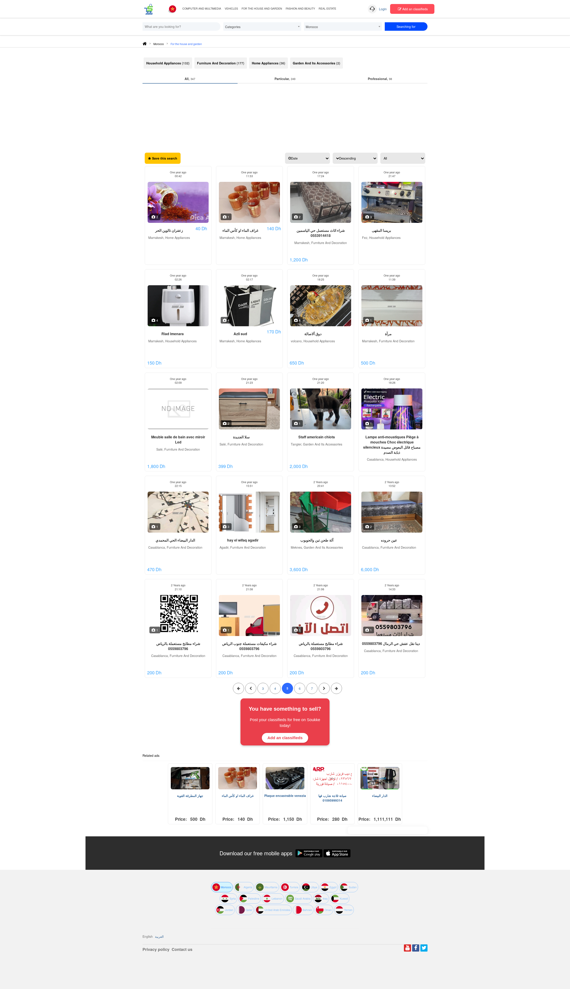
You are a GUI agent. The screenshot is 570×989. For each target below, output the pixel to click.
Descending (347, 158)
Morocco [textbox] (312, 27)
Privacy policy (155, 949)
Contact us (182, 949)
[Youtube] (407, 948)
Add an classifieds (414, 9)
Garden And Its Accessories (314, 63)
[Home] (144, 44)
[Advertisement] (285, 117)
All (385, 158)
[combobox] (262, 26)
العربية (159, 936)
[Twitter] (424, 948)
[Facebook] (415, 948)
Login (383, 9)
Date (294, 158)
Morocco (158, 44)
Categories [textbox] (232, 27)
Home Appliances (265, 63)
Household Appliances (163, 63)
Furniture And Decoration (216, 63)
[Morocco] (172, 8)
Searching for (406, 26)
